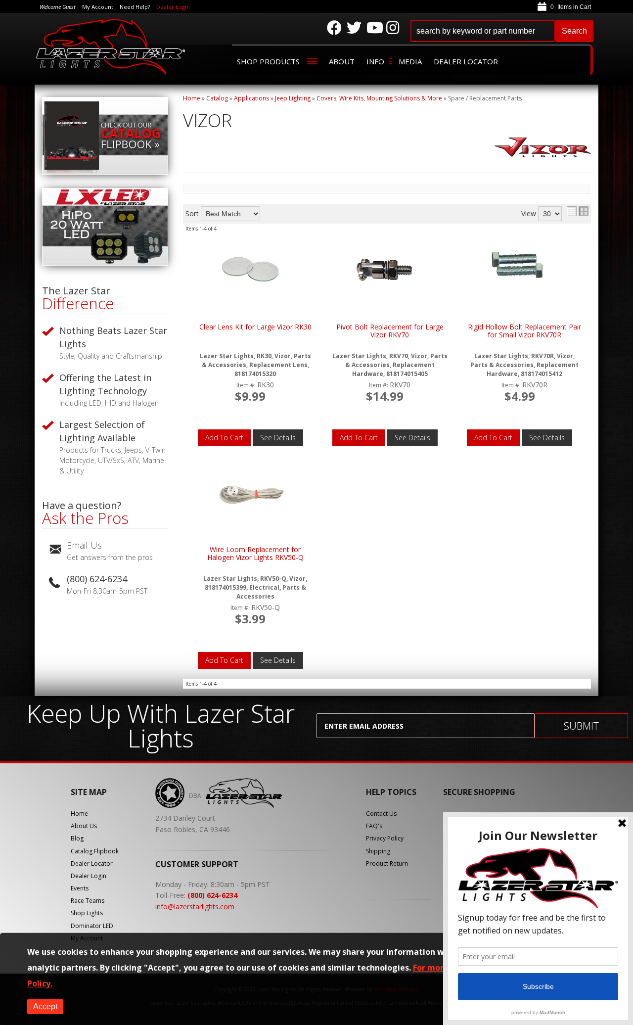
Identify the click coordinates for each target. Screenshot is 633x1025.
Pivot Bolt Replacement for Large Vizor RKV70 (390, 331)
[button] (501, 31)
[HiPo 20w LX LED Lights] (105, 263)
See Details (278, 437)
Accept (45, 1006)
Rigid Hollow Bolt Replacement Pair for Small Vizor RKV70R (524, 331)
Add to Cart (224, 437)
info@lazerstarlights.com (194, 906)
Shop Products (268, 61)
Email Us (84, 545)
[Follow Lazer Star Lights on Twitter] (354, 27)
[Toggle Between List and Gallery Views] (577, 211)
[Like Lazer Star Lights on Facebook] (334, 27)
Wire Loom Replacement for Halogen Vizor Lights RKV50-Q (255, 554)
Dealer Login (173, 6)
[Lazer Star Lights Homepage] (111, 46)
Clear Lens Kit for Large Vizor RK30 (255, 327)
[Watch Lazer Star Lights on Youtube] (373, 27)
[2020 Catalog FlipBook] (105, 172)
